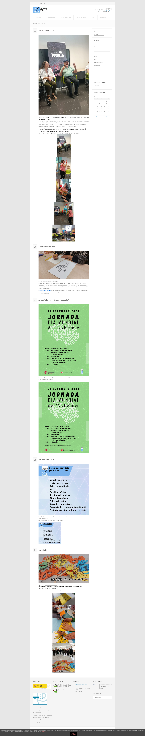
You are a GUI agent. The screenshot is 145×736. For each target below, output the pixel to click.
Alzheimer (96, 46)
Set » (107, 116)
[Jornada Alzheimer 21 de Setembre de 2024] (64, 373)
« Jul (97, 116)
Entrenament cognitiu (46, 459)
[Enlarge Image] (64, 36)
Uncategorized (97, 65)
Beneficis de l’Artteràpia (47, 246)
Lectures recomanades (98, 62)
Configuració (44, 731)
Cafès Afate (96, 53)
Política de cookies (37, 3)
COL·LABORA (103, 17)
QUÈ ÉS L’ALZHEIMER (51, 17)
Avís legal (43, 3)
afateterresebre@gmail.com (105, 10)
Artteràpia (96, 50)
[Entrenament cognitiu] (64, 512)
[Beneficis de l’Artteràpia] (64, 277)
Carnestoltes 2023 (45, 550)
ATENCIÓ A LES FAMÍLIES (66, 17)
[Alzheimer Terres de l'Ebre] (40, 12)
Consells (95, 56)
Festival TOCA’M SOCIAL (47, 30)
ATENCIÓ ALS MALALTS (81, 17)
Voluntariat (96, 68)
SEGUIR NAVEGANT (73, 734)
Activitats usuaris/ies (98, 43)
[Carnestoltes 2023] (64, 580)
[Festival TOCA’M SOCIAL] (64, 113)
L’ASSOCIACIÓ (38, 17)
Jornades (95, 59)
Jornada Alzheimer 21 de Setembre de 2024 (54, 300)
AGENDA (93, 17)
